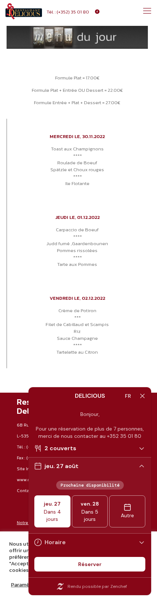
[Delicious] (23, 11)
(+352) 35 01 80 (73, 11)
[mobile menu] (147, 11)
